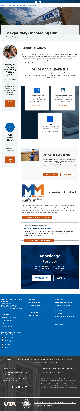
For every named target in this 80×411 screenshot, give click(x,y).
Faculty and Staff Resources (8, 317)
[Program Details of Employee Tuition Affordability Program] (10, 58)
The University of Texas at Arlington (17, 369)
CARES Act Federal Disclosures (55, 387)
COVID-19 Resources (71, 387)
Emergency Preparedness (48, 378)
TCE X (6, 348)
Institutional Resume (55, 384)
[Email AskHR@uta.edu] (10, 131)
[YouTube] (26, 387)
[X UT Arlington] (23, 387)
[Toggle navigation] (77, 1)
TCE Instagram (9, 341)
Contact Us (46, 369)
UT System (66, 384)
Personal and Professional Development (45, 362)
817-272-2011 (6, 374)
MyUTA (60, 372)
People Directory (59, 369)
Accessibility (53, 382)
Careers (45, 372)
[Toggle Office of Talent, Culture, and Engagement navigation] (77, 5)
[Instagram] (19, 387)
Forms (3, 323)
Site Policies (61, 382)
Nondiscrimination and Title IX (58, 380)
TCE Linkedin (8, 344)
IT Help (52, 372)
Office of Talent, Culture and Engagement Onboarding (56, 359)
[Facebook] (12, 387)
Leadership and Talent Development (28, 359)
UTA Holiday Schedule (7, 320)
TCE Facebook (9, 337)
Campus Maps (71, 369)
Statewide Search (65, 386)
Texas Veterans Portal (52, 386)
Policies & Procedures (6, 326)
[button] (39, 240)
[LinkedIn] (16, 387)
